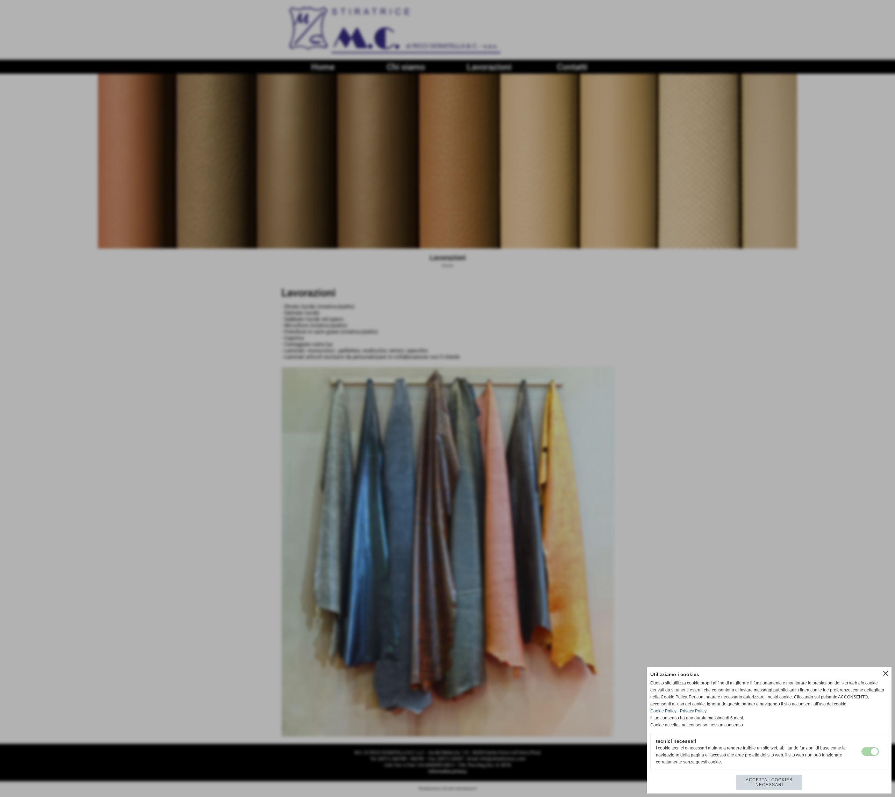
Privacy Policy (693, 711)
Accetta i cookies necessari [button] (769, 782)
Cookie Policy (663, 711)
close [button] (885, 673)
